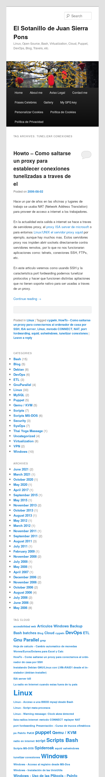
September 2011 (25, 536)
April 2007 (21, 572)
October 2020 (23, 479)
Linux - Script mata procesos (31, 707)
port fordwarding (24, 725)
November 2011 (25, 531)
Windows (20, 451)
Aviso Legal (57, 92)
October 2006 (23, 587)
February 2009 (24, 551)
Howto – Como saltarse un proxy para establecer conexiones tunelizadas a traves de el (42, 168)
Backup (76, 625)
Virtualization (23, 441)
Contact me (79, 92)
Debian (18, 369)
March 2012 (22, 525)
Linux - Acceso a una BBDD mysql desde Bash (43, 702)
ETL (16, 379)
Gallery (48, 102)
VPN (16, 446)
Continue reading (27, 298)
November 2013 (25, 505)
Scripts (18, 410)
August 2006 (22, 592)
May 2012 (20, 520)
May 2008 (20, 566)
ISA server (28, 329)
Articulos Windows (53, 625)
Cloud (49, 632)
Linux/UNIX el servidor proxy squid (58, 232)
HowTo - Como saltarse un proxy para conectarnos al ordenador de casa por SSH (52, 324)
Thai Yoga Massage (28, 430)
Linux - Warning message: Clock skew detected (43, 714)
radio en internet (24, 741)
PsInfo (22, 733)
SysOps (19, 425)
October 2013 (23, 510)
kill (29, 678)
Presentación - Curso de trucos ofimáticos (63, 725)
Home (19, 92)
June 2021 (21, 469)
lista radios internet (25, 719)
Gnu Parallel (26, 639)
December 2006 (24, 577)
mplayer (69, 719)
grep (43, 640)
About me (36, 92)
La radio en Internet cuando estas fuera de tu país (45, 684)
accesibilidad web (24, 626)
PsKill (30, 733)
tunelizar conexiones (73, 333)
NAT (77, 329)
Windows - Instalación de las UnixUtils (38, 770)
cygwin (52, 320)
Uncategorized (24, 436)
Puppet (18, 400)
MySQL (18, 395)
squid (35, 333)
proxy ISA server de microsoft (67, 226)
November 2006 (25, 582)
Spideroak (44, 748)
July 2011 (20, 546)
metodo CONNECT (59, 329)
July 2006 (20, 597)
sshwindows (49, 333)
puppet (43, 731)
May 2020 (20, 484)
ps (15, 733)
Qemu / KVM (22, 405)
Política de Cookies (63, 112)
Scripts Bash (62, 740)
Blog (17, 364)
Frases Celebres (26, 102)
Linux (30, 320)
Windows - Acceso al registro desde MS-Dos (41, 764)
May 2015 (20, 500)
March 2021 (22, 474)
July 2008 (20, 561)
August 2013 (22, 515)
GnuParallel (22, 384)
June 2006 (21, 602)
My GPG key (68, 102)
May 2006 (20, 607)
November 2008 (25, 556)
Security (19, 420)
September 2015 (25, 495)
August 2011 (22, 541)
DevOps (19, 374)
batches (29, 632)
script (40, 740)
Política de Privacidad (29, 122)
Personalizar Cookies (29, 112)
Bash (17, 359)
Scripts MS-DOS (25, 415)
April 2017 (21, 489)
